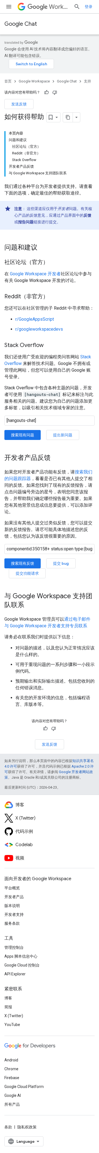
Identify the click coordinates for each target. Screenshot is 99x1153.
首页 (8, 81)
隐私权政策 (27, 1127)
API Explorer (15, 974)
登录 (88, 6)
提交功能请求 (27, 573)
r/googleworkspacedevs (39, 329)
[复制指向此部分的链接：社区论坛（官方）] (53, 262)
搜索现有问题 (22, 434)
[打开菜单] (8, 6)
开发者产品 (14, 897)
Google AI (12, 1095)
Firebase (11, 1078)
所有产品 (12, 1104)
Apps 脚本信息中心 (20, 956)
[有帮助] (46, 92)
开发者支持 (14, 914)
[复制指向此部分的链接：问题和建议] (42, 248)
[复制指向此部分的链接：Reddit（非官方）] (53, 297)
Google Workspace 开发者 (35, 273)
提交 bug (61, 563)
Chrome (11, 1069)
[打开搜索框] (77, 6)
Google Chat (20, 23)
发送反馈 (19, 104)
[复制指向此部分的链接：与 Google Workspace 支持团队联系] (29, 605)
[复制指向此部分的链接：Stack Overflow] (49, 345)
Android (11, 1060)
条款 (8, 1127)
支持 (87, 81)
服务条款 (12, 923)
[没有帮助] (55, 92)
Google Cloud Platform (24, 1086)
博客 (8, 998)
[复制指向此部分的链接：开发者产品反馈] (56, 458)
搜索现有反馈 (22, 563)
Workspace (59, 7)
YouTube (12, 1024)
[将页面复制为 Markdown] (68, 117)
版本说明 (12, 905)
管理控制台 (14, 947)
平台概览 (12, 888)
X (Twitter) (13, 1016)
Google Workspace (34, 81)
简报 (8, 1007)
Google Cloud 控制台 (22, 965)
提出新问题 (62, 434)
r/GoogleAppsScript (34, 319)
